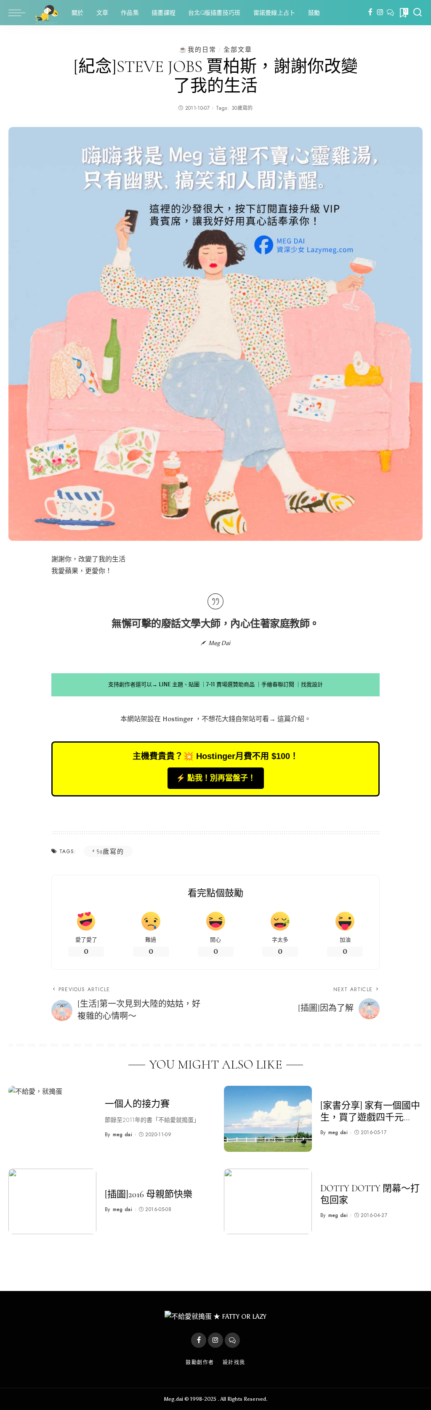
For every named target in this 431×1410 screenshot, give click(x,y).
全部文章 (237, 49)
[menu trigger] (21, 12)
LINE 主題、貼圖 (179, 684)
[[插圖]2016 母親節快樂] (52, 1202)
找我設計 (312, 684)
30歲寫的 (242, 108)
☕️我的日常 (197, 49)
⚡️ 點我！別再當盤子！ (215, 778)
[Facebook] (370, 12)
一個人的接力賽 (137, 1103)
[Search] (417, 12)
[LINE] (390, 12)
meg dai (122, 1134)
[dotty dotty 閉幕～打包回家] (268, 1202)
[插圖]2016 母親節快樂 (148, 1194)
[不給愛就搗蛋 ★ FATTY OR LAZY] (46, 12)
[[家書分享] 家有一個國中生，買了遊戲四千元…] (268, 1119)
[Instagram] (380, 12)
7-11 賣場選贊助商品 (230, 684)
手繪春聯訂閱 (277, 684)
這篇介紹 (290, 719)
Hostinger (177, 719)
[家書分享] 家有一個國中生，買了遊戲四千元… (370, 1111)
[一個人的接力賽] (52, 1119)
